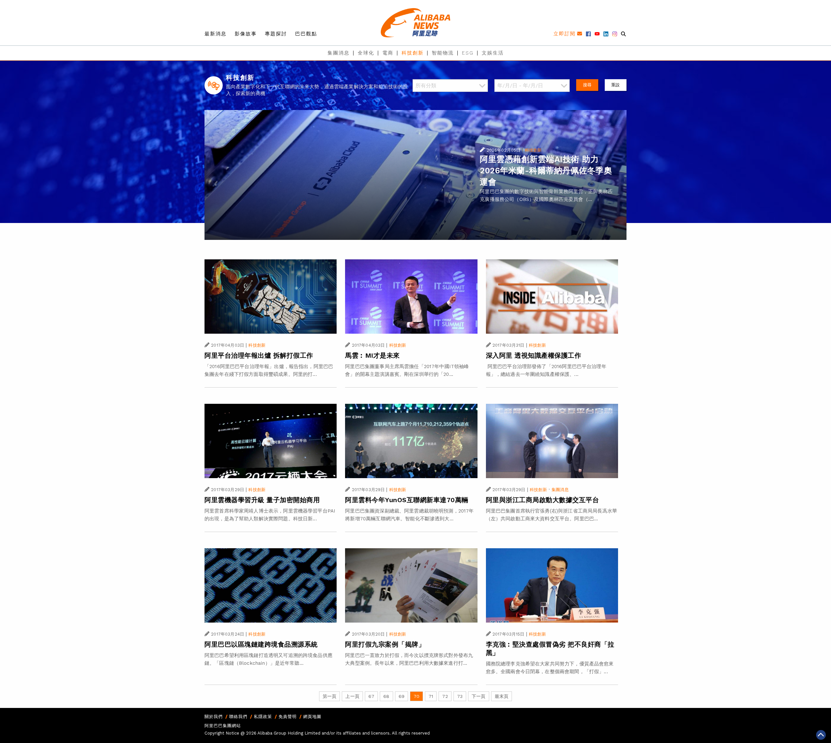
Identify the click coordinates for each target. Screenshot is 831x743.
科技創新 (413, 53)
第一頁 (329, 696)
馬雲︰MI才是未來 (372, 355)
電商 (387, 53)
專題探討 (276, 34)
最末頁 (501, 696)
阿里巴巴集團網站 (223, 725)
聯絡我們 (238, 716)
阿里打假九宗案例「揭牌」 (385, 644)
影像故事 (246, 34)
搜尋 (587, 84)
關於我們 (214, 716)
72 (445, 696)
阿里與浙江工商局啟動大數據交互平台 (542, 500)
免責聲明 (288, 716)
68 (386, 696)
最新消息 (216, 34)
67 (371, 696)
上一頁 (352, 696)
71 (430, 696)
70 (416, 696)
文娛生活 (493, 53)
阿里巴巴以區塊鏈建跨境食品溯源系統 (261, 644)
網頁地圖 (312, 716)
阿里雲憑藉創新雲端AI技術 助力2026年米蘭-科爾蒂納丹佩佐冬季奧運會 (546, 171)
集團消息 (339, 53)
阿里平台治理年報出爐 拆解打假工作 (259, 355)
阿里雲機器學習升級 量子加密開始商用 (262, 500)
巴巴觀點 (306, 34)
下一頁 (478, 696)
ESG (468, 53)
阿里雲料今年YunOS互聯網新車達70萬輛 (406, 500)
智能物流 (443, 53)
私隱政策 (263, 716)
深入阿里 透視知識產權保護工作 (533, 355)
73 (460, 696)
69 (401, 696)
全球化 (366, 53)
